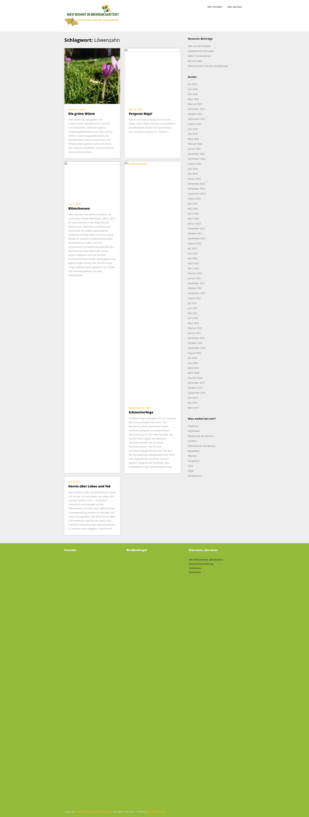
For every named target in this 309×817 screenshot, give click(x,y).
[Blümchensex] (92, 179)
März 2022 (193, 268)
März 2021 (193, 323)
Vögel (191, 470)
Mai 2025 (193, 133)
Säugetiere (193, 460)
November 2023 (196, 188)
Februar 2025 (195, 143)
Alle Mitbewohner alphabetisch (206, 559)
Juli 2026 (192, 84)
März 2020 (193, 372)
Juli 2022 (192, 248)
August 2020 (194, 352)
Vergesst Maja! (140, 114)
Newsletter (195, 572)
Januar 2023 (194, 223)
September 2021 (197, 293)
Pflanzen (192, 455)
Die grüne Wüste (81, 114)
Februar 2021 (195, 328)
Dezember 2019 (196, 382)
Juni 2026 (193, 89)
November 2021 (196, 283)
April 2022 (193, 263)
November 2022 (196, 228)
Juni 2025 (193, 128)
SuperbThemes (156, 811)
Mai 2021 (193, 313)
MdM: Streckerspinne (199, 55)
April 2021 (193, 318)
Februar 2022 (195, 273)
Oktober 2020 (195, 342)
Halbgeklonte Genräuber (201, 51)
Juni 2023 (193, 203)
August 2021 (194, 298)
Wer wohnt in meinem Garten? (94, 811)
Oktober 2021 (195, 288)
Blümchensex (79, 208)
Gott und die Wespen (199, 46)
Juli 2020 (192, 357)
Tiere (190, 465)
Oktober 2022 (195, 233)
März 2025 (193, 138)
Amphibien (194, 431)
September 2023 (197, 193)
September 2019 (197, 392)
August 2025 (194, 123)
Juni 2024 (193, 168)
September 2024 (197, 158)
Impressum (195, 568)
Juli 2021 (192, 303)
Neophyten (194, 450)
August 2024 (194, 163)
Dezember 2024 (196, 153)
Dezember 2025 (196, 108)
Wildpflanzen (195, 475)
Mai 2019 (193, 402)
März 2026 (193, 99)
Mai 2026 (193, 94)
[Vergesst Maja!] (152, 75)
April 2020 (193, 367)
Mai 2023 (193, 208)
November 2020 (196, 338)
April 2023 (193, 213)
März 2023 (193, 218)
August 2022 (194, 243)
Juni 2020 (193, 362)
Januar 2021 (194, 333)
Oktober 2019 (195, 387)
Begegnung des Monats (200, 435)
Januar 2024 (194, 178)
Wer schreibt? (214, 6)
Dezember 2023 (196, 183)
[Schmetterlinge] (152, 281)
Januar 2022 (194, 278)
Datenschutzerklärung (201, 563)
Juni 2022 (193, 253)
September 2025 (197, 118)
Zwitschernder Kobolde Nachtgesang (208, 65)
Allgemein (193, 426)
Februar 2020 (195, 377)
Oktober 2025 (195, 113)
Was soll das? (235, 6)
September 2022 (197, 238)
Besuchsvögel (195, 60)
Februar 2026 (195, 104)
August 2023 (194, 198)
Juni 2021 (193, 308)
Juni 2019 (193, 397)
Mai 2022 (193, 258)
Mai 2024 (193, 173)
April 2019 (193, 407)
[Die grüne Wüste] (92, 75)
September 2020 (197, 347)
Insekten (192, 440)
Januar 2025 (194, 148)
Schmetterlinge (141, 412)
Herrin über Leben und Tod (89, 486)
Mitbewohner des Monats (201, 445)
